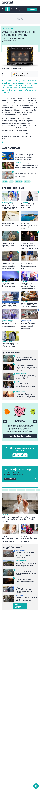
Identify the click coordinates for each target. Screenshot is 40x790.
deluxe (27, 181)
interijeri (30, 490)
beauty (12, 490)
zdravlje (21, 490)
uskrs (5, 181)
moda (5, 490)
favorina (19, 181)
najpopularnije (12, 547)
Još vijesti (18, 606)
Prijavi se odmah (10, 479)
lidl (11, 181)
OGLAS (20, 19)
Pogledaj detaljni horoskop (20, 436)
